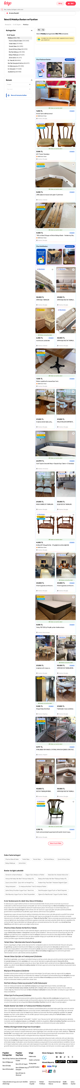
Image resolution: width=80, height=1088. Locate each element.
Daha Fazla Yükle (55, 843)
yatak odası (25, 945)
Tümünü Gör (70, 59)
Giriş (60, 3)
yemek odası (47, 959)
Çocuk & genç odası (48, 973)
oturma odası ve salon (22, 930)
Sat (72, 3)
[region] (55, 70)
